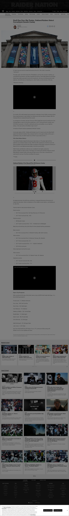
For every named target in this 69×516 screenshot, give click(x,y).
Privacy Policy (4, 508)
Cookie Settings (33, 514)
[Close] (67, 510)
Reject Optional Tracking (48, 510)
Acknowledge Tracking (58, 510)
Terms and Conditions (7, 507)
